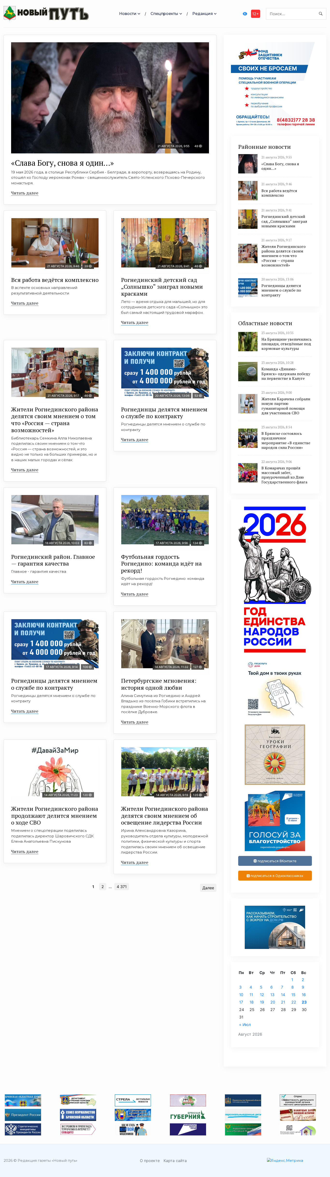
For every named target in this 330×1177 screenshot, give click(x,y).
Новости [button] (127, 13)
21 (283, 1002)
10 (241, 994)
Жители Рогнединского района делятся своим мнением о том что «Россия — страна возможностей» (54, 419)
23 (304, 1002)
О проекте (150, 1160)
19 (262, 1002)
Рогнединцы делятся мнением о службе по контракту (164, 412)
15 (293, 994)
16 (304, 994)
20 (272, 1002)
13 (272, 994)
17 (241, 1002)
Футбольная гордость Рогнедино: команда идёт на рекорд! (161, 563)
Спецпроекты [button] (164, 13)
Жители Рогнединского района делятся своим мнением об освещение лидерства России (164, 815)
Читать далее (24, 193)
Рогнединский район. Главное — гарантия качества (53, 560)
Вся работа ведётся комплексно (55, 280)
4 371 (122, 886)
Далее (208, 887)
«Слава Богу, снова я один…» (62, 163)
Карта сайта (175, 1160)
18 (252, 1002)
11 (251, 994)
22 (293, 1002)
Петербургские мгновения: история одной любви (158, 684)
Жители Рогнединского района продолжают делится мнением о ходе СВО (54, 815)
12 (262, 994)
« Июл (245, 1024)
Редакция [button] (202, 13)
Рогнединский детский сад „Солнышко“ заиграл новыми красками (162, 287)
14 (283, 994)
